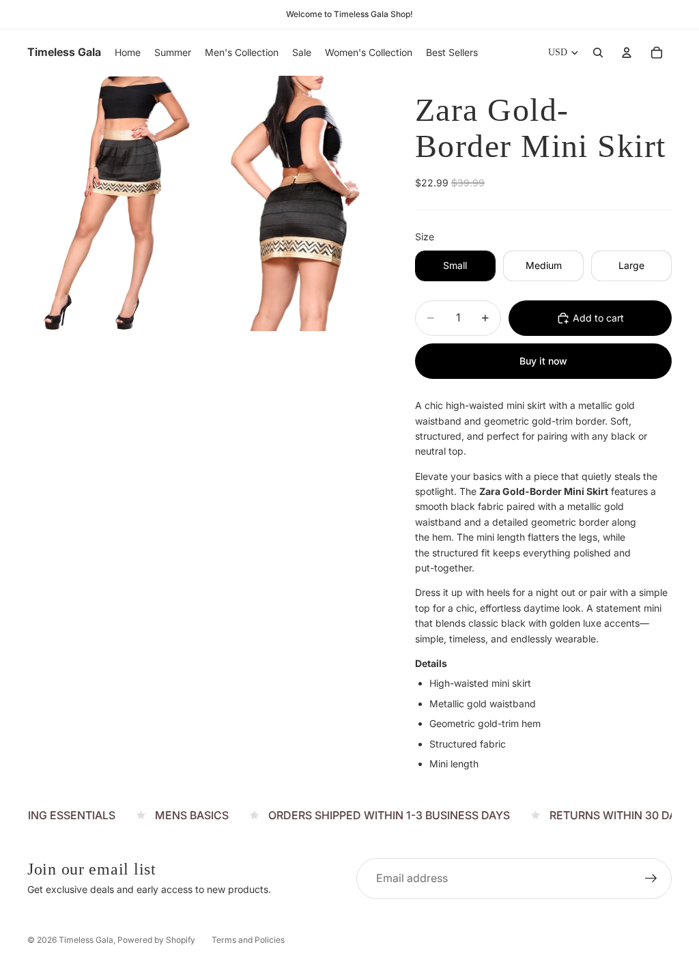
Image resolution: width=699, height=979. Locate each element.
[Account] (627, 53)
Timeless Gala (86, 940)
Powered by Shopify (156, 940)
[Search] (598, 53)
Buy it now (543, 361)
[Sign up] (651, 878)
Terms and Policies (248, 940)
